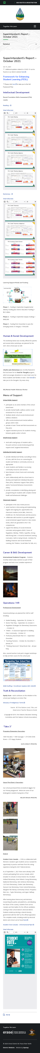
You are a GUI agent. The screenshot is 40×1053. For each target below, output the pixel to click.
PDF (7, 1015)
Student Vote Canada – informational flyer (18, 925)
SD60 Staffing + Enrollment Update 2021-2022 (18, 686)
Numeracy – (7, 194)
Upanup (26, 1047)
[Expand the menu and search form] (35, 26)
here (23, 72)
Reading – (6, 105)
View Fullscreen (8, 110)
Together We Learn (10, 26)
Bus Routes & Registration (26, 2)
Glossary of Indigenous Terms (13, 703)
